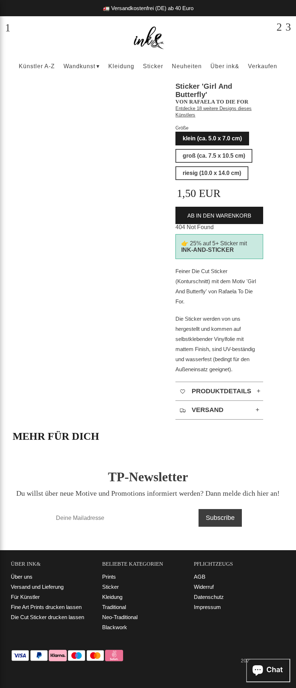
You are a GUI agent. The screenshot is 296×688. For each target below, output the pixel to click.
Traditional (114, 607)
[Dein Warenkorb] (288, 27)
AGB (199, 577)
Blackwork (114, 627)
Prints (109, 577)
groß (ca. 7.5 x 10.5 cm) (214, 156)
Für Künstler (25, 597)
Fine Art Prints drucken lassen (46, 607)
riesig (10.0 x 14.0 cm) (212, 173)
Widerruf (204, 587)
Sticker (110, 587)
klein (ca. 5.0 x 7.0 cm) (212, 138)
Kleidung (112, 597)
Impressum (207, 607)
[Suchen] (279, 27)
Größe (181, 128)
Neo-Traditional (120, 617)
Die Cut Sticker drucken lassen (47, 617)
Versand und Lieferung (37, 587)
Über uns (21, 577)
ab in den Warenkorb (219, 215)
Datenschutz (209, 597)
